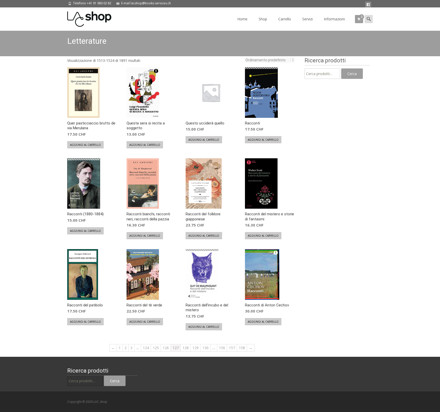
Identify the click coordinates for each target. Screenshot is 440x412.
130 (205, 347)
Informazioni (334, 19)
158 (242, 347)
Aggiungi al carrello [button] (85, 145)
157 (232, 347)
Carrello (284, 19)
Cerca (352, 73)
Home (242, 19)
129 (196, 347)
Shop (263, 19)
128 (186, 347)
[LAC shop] (85, 18)
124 (146, 347)
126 (166, 347)
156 (222, 347)
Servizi (307, 19)
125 (156, 347)
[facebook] (368, 4)
